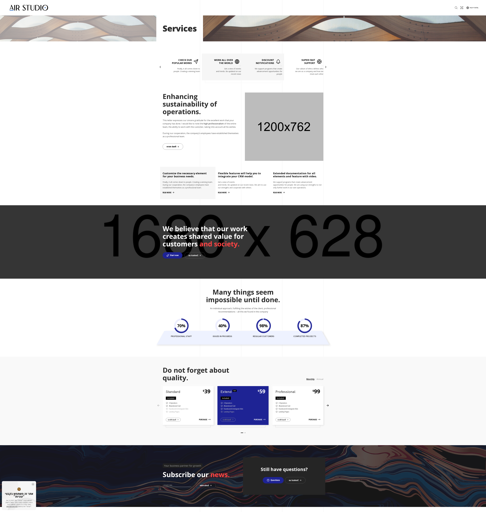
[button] (160, 67)
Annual (320, 379)
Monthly (310, 379)
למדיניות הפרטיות (12, 506)
